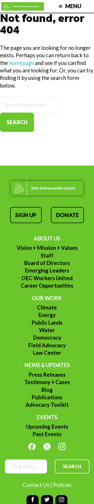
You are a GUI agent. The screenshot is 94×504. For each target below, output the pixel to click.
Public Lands (47, 322)
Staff (47, 255)
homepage (21, 63)
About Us (47, 238)
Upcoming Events (47, 426)
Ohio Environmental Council (22, 6)
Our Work (47, 298)
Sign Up (25, 215)
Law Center (47, 352)
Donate (67, 215)
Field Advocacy (47, 345)
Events (47, 417)
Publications (47, 397)
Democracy (47, 337)
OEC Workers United (47, 278)
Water (47, 330)
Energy (47, 315)
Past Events (47, 434)
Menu (73, 6)
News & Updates (47, 365)
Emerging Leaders (47, 270)
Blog (47, 390)
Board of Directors (47, 263)
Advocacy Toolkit (47, 404)
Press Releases (47, 374)
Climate (47, 307)
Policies (62, 485)
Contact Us (36, 485)
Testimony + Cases (47, 382)
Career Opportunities (47, 285)
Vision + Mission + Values (47, 248)
